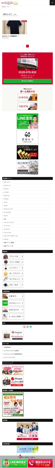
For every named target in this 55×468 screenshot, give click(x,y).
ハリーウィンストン (9, 222)
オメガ (5, 215)
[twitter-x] (24, 327)
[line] (30, 327)
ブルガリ (6, 198)
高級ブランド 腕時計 (9, 242)
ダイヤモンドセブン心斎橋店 (11, 350)
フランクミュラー (8, 209)
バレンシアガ (7, 232)
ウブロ (5, 205)
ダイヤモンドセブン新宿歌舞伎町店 (13, 354)
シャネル (6, 192)
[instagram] (27, 327)
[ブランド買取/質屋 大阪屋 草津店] (9, 2)
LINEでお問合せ (28, 81)
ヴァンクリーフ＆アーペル (11, 235)
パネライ (6, 239)
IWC (5, 219)
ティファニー (7, 225)
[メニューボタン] (52, 2)
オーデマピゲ (7, 212)
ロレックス (7, 182)
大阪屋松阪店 (7, 347)
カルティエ (7, 195)
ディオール (7, 229)
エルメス (6, 188)
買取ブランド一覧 (8, 246)
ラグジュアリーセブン (9, 357)
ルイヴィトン (7, 185)
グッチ (5, 202)
